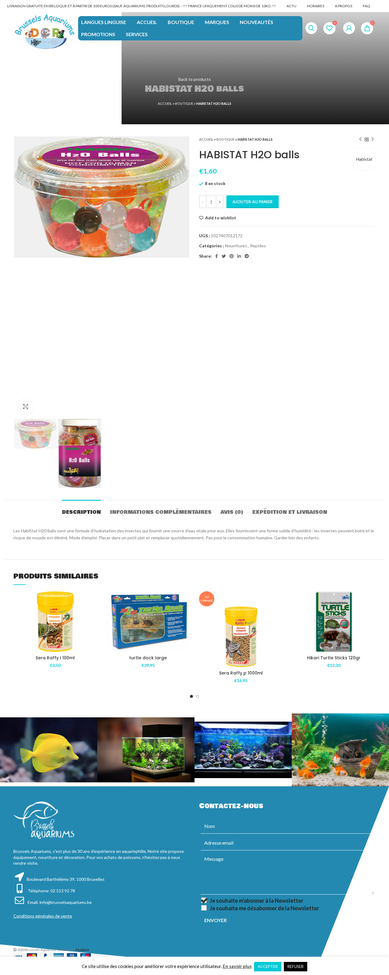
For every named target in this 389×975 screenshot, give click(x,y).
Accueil (165, 103)
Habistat (364, 159)
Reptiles (258, 245)
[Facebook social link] (216, 256)
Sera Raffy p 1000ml (241, 673)
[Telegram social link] (247, 256)
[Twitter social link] (224, 256)
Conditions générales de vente (42, 915)
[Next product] (373, 139)
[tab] (81, 509)
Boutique (184, 103)
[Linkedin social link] (239, 256)
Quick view (92, 628)
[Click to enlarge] (25, 406)
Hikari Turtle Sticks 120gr (333, 658)
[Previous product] (360, 139)
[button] (92, 615)
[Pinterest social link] (232, 256)
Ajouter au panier (252, 201)
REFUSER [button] (295, 966)
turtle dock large (148, 658)
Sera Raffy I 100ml (55, 658)
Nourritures (236, 245)
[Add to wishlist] (92, 601)
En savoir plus (237, 966)
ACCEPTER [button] (268, 966)
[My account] (349, 28)
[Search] (311, 28)
